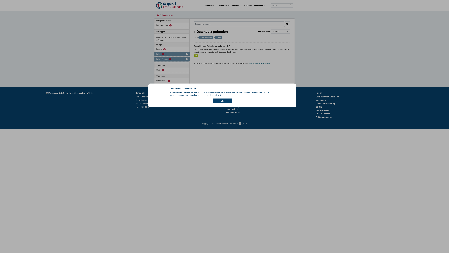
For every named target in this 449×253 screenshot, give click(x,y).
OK (222, 101)
